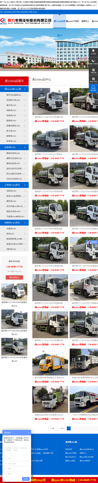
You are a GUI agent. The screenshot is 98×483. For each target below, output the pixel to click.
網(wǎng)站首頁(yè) (87, 449)
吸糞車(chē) (11, 136)
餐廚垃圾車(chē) (13, 163)
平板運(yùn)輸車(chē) (15, 216)
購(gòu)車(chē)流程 (87, 457)
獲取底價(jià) (14, 277)
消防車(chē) (11, 249)
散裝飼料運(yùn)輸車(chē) (15, 239)
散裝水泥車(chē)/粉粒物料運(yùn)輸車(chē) (15, 211)
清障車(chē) (11, 191)
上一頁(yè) (61, 428)
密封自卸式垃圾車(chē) (15, 169)
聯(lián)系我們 (85, 461)
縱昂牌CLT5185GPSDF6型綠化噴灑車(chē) (50, 303)
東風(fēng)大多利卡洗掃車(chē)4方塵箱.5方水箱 (50, 415)
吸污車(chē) (11, 131)
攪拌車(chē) (11, 201)
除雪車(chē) (11, 141)
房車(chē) (10, 234)
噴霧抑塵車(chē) (13, 126)
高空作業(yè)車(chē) (14, 206)
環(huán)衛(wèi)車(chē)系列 (14, 89)
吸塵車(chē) (11, 121)
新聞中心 (85, 21)
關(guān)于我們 (72, 21)
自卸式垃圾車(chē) (14, 179)
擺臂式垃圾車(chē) (14, 158)
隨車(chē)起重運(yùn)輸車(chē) (15, 196)
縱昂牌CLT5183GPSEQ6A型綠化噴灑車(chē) (50, 154)
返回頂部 (68, 449)
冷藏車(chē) (11, 229)
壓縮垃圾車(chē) (13, 153)
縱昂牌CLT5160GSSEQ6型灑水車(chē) (50, 117)
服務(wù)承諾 (70, 461)
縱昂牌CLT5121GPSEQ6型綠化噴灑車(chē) (50, 266)
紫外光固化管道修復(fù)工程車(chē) (49, 378)
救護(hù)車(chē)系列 (14, 244)
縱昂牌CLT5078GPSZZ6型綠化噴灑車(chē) (50, 191)
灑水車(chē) (11, 105)
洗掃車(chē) (11, 115)
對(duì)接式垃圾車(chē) (15, 174)
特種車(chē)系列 (12, 222)
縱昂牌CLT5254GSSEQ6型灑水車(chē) (50, 340)
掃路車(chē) (11, 110)
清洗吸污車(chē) (13, 100)
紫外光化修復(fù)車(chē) (15, 95)
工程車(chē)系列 (12, 185)
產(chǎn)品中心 (70, 457)
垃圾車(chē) (10, 147)
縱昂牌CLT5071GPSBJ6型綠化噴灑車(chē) (50, 229)
